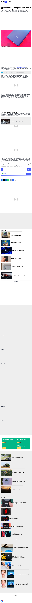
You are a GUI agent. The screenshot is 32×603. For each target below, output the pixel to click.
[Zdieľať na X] (4, 180)
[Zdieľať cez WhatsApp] (8, 180)
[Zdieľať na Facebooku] (1, 180)
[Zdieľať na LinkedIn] (6, 180)
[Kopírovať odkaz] (13, 180)
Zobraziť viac (16, 281)
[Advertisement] (16, 18)
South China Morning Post (20, 67)
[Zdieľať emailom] (11, 180)
